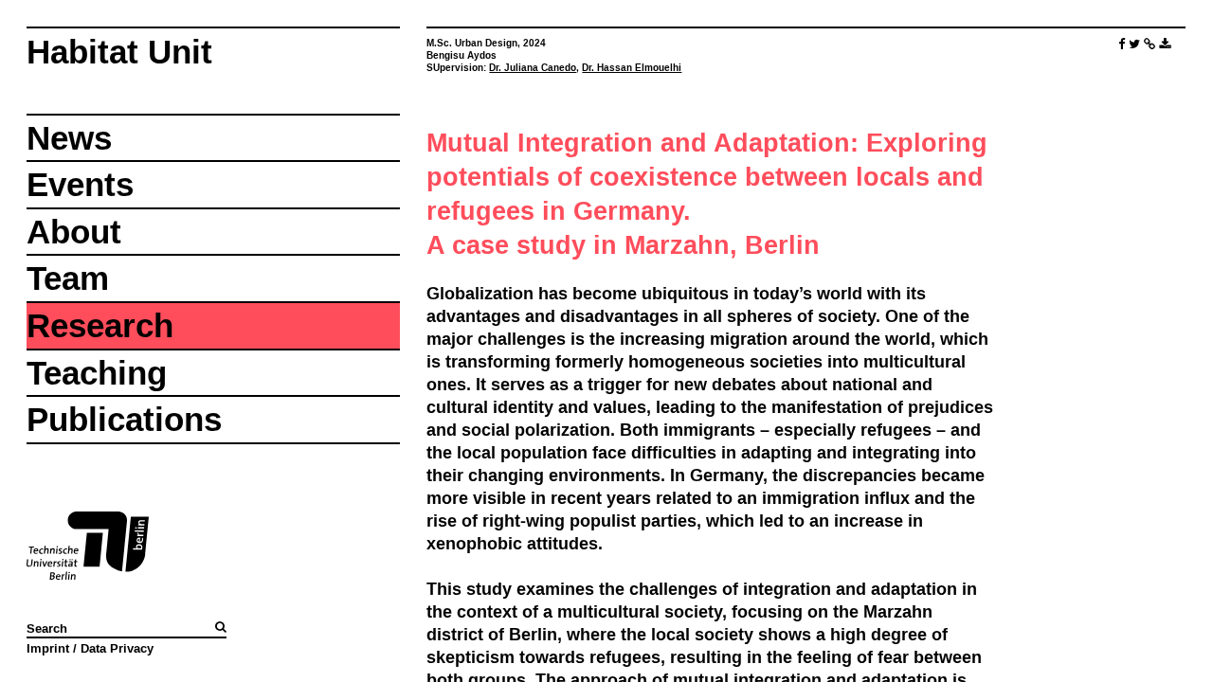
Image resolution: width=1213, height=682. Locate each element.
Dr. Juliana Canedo (532, 68)
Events (80, 184)
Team (68, 278)
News (69, 138)
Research (100, 325)
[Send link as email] (1149, 44)
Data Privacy (117, 647)
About (74, 231)
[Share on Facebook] (1121, 44)
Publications (124, 419)
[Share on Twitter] (1134, 44)
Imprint (48, 647)
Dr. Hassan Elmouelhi (631, 68)
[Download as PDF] (1164, 44)
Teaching (97, 372)
